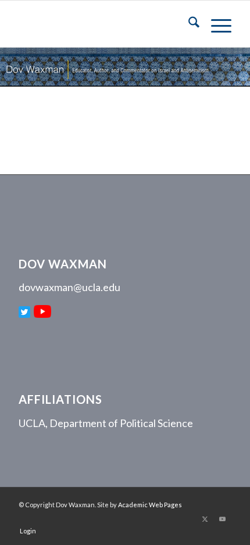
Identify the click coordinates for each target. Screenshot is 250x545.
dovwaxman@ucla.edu (69, 287)
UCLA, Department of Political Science (106, 423)
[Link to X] (205, 519)
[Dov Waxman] (103, 24)
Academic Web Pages (150, 504)
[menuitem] (188, 24)
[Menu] (215, 24)
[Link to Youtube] (222, 519)
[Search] (188, 24)
